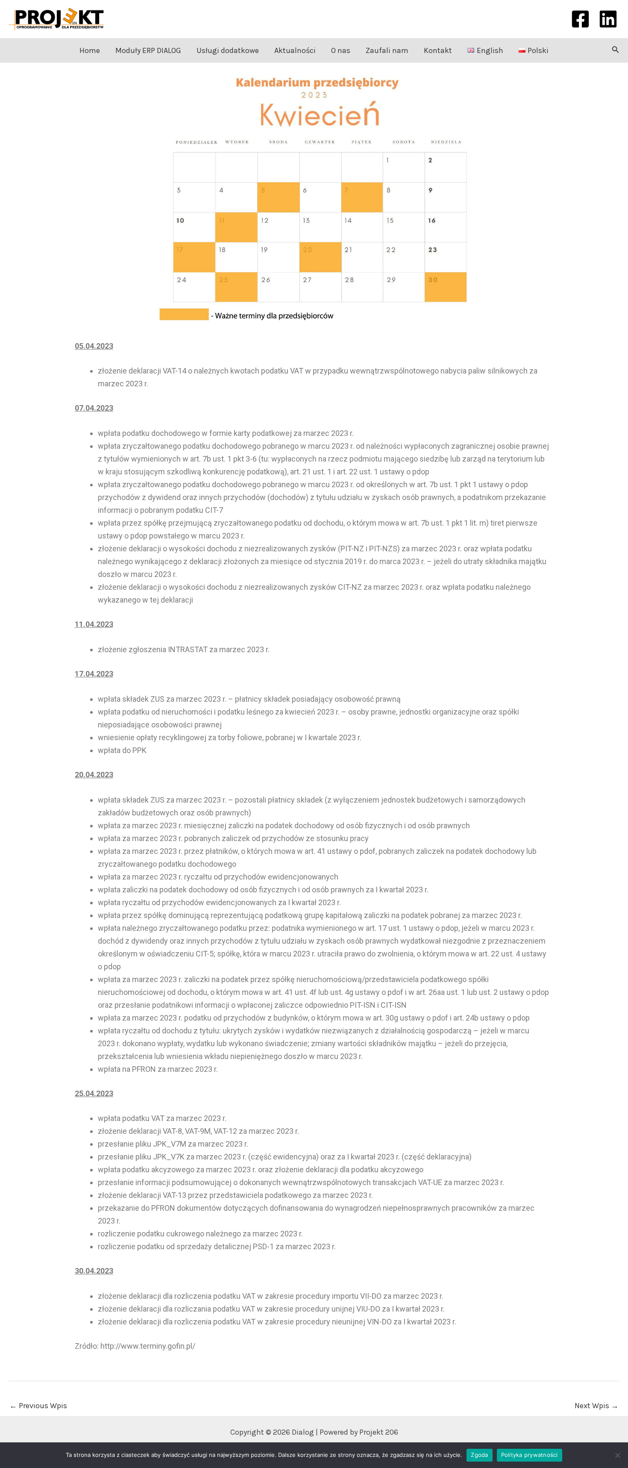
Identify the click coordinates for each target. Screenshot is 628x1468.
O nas (340, 50)
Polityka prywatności (529, 1454)
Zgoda (479, 1454)
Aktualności (295, 50)
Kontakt (438, 50)
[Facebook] (580, 19)
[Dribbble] (608, 19)
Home (89, 50)
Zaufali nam (387, 50)
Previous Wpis (38, 1405)
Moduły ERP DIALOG (148, 50)
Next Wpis (597, 1405)
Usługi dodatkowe (228, 50)
